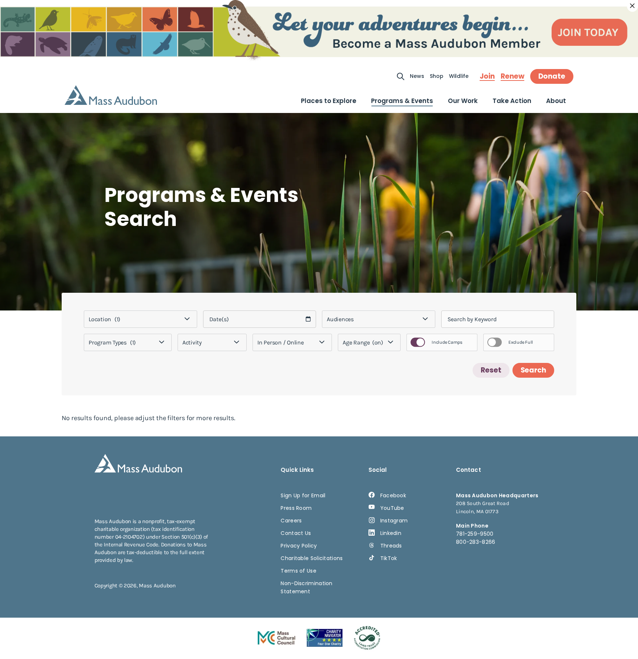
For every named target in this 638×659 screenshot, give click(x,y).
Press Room (296, 508)
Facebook (393, 495)
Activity (192, 342)
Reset (491, 370)
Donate (551, 76)
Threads (391, 545)
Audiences (340, 319)
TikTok (388, 558)
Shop (436, 76)
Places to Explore (328, 100)
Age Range (363, 342)
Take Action (512, 100)
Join (487, 76)
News (417, 76)
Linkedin (390, 533)
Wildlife (459, 76)
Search (533, 370)
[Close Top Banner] (632, 6)
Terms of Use (298, 570)
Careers (291, 520)
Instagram (394, 520)
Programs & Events (402, 100)
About (556, 100)
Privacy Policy (299, 545)
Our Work (463, 100)
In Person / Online (280, 342)
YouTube (392, 508)
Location (104, 319)
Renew (512, 76)
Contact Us (296, 533)
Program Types (112, 342)
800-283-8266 (475, 542)
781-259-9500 (475, 534)
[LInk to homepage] (111, 95)
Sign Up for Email (303, 495)
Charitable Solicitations (312, 558)
